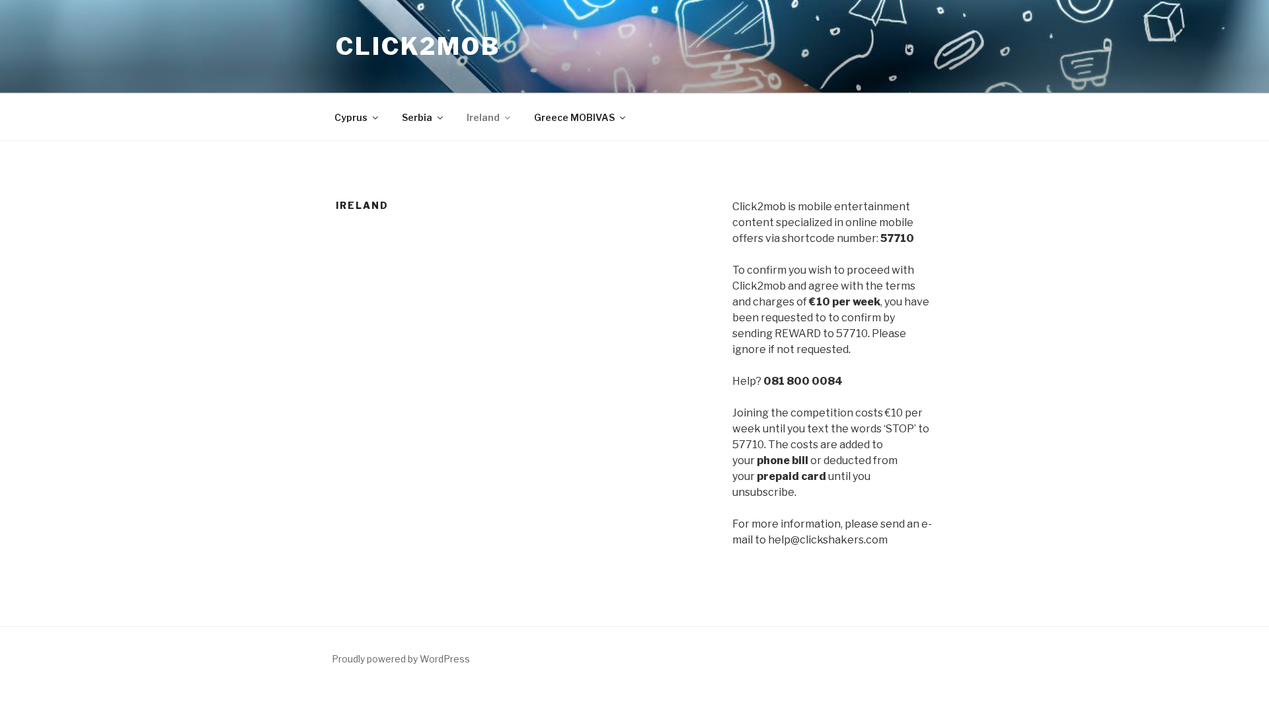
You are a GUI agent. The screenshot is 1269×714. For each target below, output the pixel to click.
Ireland (483, 117)
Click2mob (418, 46)
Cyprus (350, 117)
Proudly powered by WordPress (401, 658)
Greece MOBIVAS (574, 117)
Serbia (417, 117)
